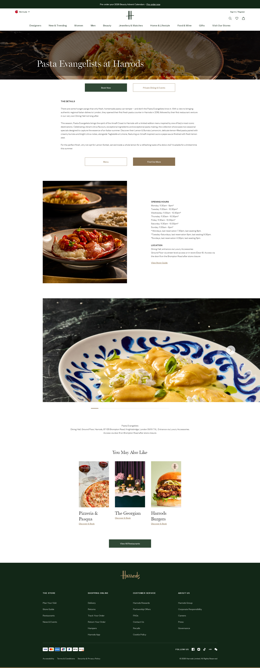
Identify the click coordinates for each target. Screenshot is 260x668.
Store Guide (48, 609)
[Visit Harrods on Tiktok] (204, 649)
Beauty (107, 25)
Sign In (233, 11)
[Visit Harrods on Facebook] (193, 649)
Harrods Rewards (141, 602)
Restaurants (49, 615)
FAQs (135, 615)
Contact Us (138, 621)
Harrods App (94, 634)
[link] (85, 232)
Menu (106, 161)
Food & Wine (185, 25)
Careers (182, 615)
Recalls (136, 628)
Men (93, 25)
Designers (35, 25)
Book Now (106, 87)
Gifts (202, 25)
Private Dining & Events (154, 87)
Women (78, 25)
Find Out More (154, 161)
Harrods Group (185, 602)
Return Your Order (96, 621)
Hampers (92, 628)
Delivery (92, 602)
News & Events (50, 621)
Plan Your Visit (50, 602)
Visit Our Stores (221, 25)
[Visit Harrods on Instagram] (198, 649)
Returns (92, 609)
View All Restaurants (130, 543)
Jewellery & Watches (131, 25)
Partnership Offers (142, 609)
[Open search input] (230, 18)
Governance (184, 628)
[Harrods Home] (130, 15)
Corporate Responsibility (190, 609)
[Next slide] (230, 350)
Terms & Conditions (66, 658)
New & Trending (58, 25)
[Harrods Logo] (130, 574)
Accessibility (48, 658)
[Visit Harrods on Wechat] (216, 649)
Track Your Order (96, 615)
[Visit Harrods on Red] (210, 649)
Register (241, 11)
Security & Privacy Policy (89, 658)
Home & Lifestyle (160, 25)
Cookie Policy (139, 634)
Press (181, 621)
